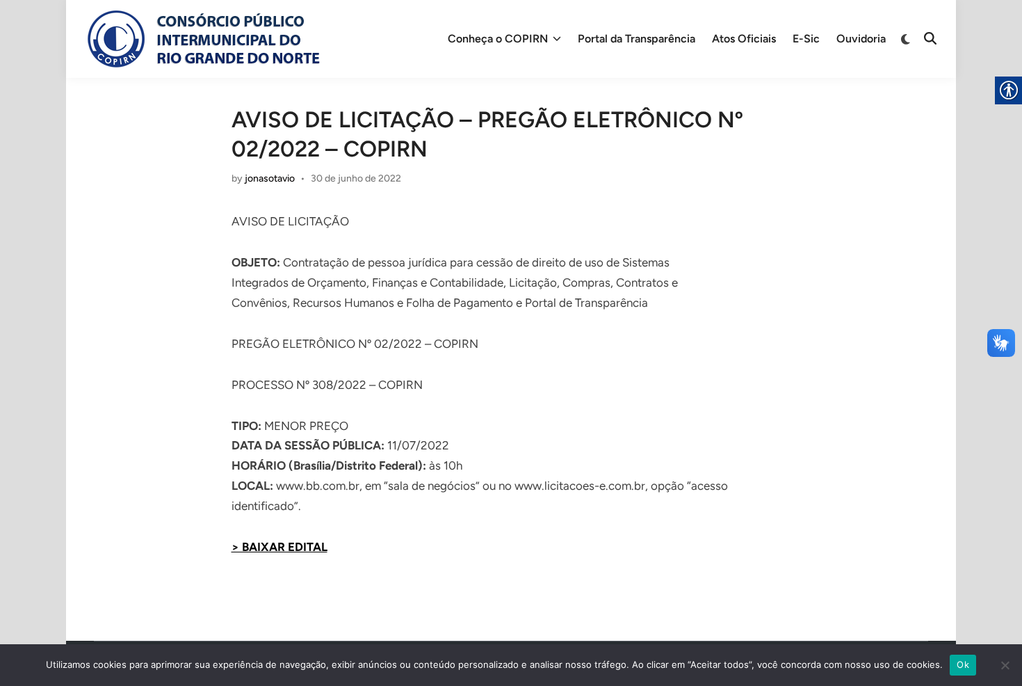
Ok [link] (963, 664)
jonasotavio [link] (270, 178)
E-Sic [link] (806, 38)
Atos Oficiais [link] (744, 38)
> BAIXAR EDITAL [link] (279, 547)
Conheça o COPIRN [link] (498, 38)
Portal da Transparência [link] (636, 38)
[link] (202, 38)
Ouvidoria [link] (861, 38)
